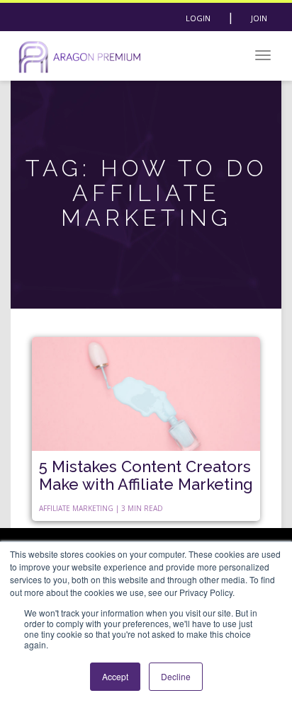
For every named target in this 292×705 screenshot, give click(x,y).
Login (198, 18)
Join (259, 18)
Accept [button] (115, 676)
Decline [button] (176, 676)
